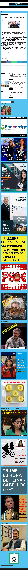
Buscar (13, 102)
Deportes (4, 14)
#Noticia (2, 14)
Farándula (7, 14)
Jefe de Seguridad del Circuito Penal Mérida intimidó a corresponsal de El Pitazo (17, 75)
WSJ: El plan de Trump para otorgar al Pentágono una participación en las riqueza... (15, 9)
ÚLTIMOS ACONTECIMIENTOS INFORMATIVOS (7, 565)
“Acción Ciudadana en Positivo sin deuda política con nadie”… (17, 93)
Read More (11, 79)
